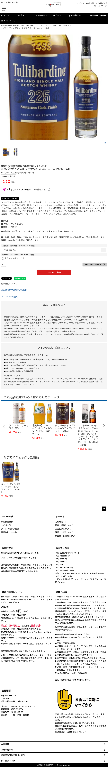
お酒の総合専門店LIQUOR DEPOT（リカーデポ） (18, 25)
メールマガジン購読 (10, 529)
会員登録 (90, 3)
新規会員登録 (7, 522)
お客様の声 (75, 15)
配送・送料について (64, 525)
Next (104, 425)
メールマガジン (101, 6)
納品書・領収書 (98, 15)
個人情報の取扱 (8, 761)
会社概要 (5, 744)
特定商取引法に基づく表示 (13, 755)
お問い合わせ (9, 21)
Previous (4, 427)
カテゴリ (24, 15)
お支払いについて (63, 529)
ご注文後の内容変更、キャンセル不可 (18, 245)
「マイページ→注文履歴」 (49, 317)
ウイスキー (43, 25)
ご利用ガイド (102, 3)
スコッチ (53, 25)
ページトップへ (104, 509)
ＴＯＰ (5, 15)
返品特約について (9, 284)
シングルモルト (65, 25)
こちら (18, 553)
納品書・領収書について (66, 536)
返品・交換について (64, 532)
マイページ (41, 15)
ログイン (80, 3)
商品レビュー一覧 (9, 532)
